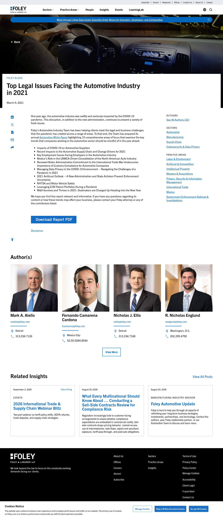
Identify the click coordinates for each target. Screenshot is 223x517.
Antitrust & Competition (180, 164)
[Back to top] (12, 240)
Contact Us (187, 2)
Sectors (47, 9)
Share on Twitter (12, 125)
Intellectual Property (178, 168)
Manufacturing (174, 137)
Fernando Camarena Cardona (80, 317)
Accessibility (188, 479)
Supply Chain (174, 141)
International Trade (177, 187)
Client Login (188, 485)
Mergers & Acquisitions (179, 173)
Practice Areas (68, 9)
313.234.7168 (127, 336)
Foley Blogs (15, 77)
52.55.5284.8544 (77, 340)
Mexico (170, 192)
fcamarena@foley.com (73, 326)
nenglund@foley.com (176, 321)
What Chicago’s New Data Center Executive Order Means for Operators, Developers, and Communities (110, 19)
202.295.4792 (178, 336)
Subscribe (145, 2)
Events (119, 9)
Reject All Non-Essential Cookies (170, 509)
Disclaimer (37, 230)
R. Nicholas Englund (182, 315)
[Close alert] (209, 19)
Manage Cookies (142, 509)
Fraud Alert (188, 491)
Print (12, 132)
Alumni (156, 2)
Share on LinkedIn (12, 117)
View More (111, 352)
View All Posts (203, 376)
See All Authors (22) (177, 119)
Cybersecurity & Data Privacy (183, 146)
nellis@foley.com (122, 321)
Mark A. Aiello (22, 315)
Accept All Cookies (199, 509)
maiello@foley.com (20, 321)
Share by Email (12, 140)
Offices (176, 2)
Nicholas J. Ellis (127, 315)
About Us (199, 2)
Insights (104, 9)
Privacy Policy (189, 461)
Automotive (173, 132)
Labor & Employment (178, 159)
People (90, 9)
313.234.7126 (23, 336)
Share (12, 147)
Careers (210, 2)
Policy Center (189, 467)
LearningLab (136, 9)
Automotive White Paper (53, 137)
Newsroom (166, 2)
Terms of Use (189, 456)
